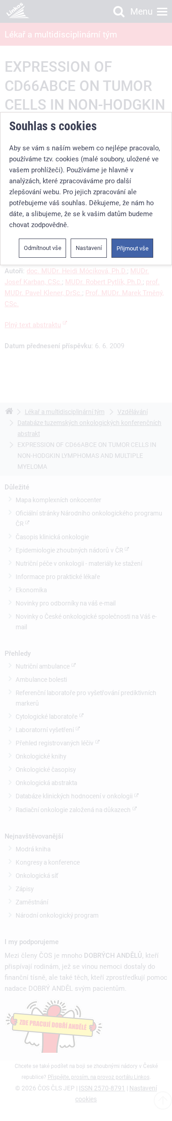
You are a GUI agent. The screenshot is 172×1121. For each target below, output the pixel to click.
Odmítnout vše (42, 248)
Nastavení (89, 248)
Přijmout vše (133, 249)
